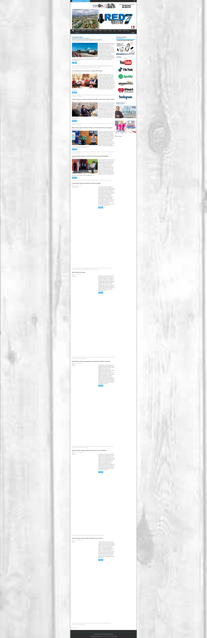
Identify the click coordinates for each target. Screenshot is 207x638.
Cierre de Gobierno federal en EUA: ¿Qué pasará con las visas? (87, 538)
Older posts (75, 627)
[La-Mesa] (125, 126)
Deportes (77, 32)
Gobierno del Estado (85, 446)
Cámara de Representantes (81, 535)
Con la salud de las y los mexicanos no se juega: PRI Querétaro (87, 71)
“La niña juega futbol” (81, 357)
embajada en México (97, 623)
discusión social (90, 357)
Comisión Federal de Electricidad (83, 151)
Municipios (83, 30)
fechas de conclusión (108, 65)
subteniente (91, 67)
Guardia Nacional (89, 66)
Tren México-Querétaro (97, 67)
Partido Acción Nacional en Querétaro (104, 151)
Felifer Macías (80, 446)
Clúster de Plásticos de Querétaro (99, 65)
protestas (75, 358)
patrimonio (109, 123)
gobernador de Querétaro (76, 66)
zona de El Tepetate (85, 447)
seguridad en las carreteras (88, 269)
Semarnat (106, 180)
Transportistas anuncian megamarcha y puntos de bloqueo (86, 183)
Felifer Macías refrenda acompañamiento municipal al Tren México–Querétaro (91, 361)
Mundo (100, 30)
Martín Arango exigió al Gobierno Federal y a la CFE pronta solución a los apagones (92, 127)
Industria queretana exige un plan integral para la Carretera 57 (87, 40)
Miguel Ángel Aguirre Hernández (109, 66)
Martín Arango (96, 151)
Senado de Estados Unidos (100, 535)
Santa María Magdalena (101, 180)
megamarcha (74, 269)
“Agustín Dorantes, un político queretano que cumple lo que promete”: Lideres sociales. (93, 99)
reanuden (77, 624)
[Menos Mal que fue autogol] (85, 275)
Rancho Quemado (78, 124)
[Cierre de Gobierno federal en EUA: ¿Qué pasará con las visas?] (85, 541)
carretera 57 (89, 65)
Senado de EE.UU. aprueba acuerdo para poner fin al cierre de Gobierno (89, 450)
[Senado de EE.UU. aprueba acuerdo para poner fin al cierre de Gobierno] (85, 454)
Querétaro (77, 30)
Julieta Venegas (101, 357)
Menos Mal (105, 357)
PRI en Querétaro (80, 96)
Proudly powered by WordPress (96, 636)
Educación (89, 30)
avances (85, 65)
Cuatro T (86, 357)
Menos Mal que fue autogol (78, 272)
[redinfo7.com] (103, 28)
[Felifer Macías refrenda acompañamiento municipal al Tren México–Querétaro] (85, 365)
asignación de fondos (83, 623)
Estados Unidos (102, 623)
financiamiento (88, 535)
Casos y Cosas (126, 30)
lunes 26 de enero (97, 446)
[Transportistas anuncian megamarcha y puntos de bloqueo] (85, 186)
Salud (114, 30)
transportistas (95, 269)
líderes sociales (105, 123)
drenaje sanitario (89, 180)
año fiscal (78, 623)
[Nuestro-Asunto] (125, 141)
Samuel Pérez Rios (84, 358)
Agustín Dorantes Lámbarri (82, 123)
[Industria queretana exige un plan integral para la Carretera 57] (85, 43)
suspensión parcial (82, 624)
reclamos (79, 358)
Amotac (95, 268)
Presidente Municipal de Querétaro (106, 446)
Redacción (81, 41)
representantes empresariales (84, 67)
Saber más (74, 62)
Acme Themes (114, 636)
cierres (92, 65)
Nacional (95, 30)
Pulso (112, 123)
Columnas (119, 30)
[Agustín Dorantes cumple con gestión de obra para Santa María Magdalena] (85, 159)
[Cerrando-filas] (125, 111)
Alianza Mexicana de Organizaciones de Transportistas (85, 268)
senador (110, 180)
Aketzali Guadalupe (81, 65)
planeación (78, 67)
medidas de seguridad (99, 66)
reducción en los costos (80, 269)
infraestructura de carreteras (107, 268)
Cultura (105, 30)
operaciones (74, 624)
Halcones (100, 123)
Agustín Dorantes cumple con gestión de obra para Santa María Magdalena (90, 156)
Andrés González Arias (89, 123)
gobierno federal (83, 66)
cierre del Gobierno (90, 623)
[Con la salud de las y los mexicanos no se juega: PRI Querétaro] (85, 74)
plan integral (74, 67)
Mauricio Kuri (94, 66)
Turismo (110, 30)
